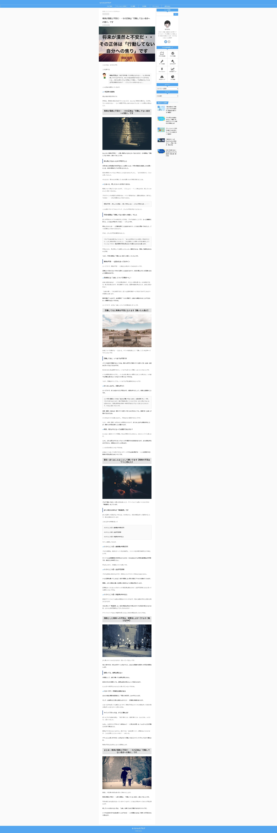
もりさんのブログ (105, 3)
